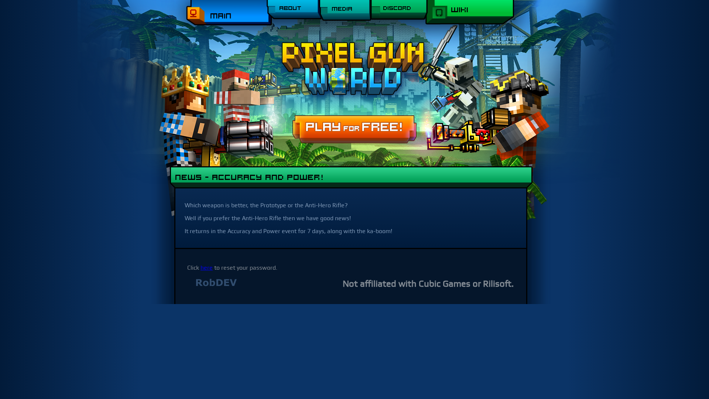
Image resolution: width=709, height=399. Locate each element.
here (207, 267)
